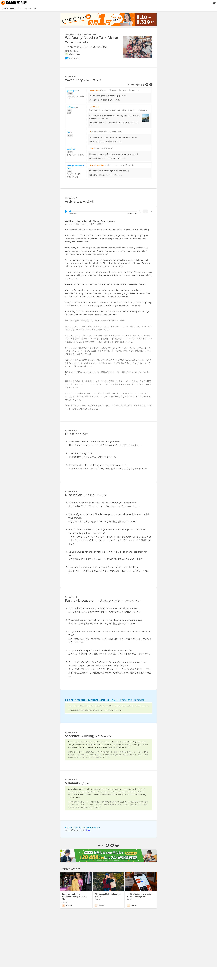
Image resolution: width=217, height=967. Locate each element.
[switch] (67, 58)
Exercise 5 (71, 597)
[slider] (70, 211)
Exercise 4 (71, 491)
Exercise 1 (71, 76)
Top (19, 8)
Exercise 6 (71, 732)
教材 (35, 8)
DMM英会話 (69, 34)
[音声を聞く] (79, 90)
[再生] (66, 211)
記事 (88, 830)
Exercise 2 (71, 198)
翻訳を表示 (75, 58)
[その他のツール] (151, 211)
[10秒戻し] (140, 211)
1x (145, 211)
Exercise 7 (71, 779)
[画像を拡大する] (137, 47)
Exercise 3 (71, 430)
